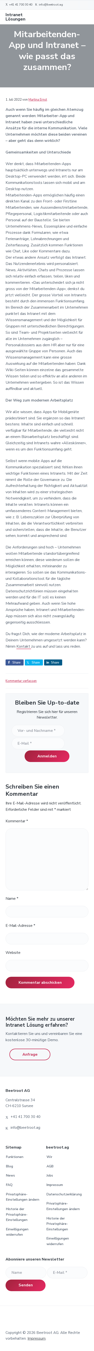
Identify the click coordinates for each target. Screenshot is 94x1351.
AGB (50, 1166)
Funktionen (14, 1157)
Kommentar (17, 821)
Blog (9, 1166)
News (10, 1175)
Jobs (50, 1175)
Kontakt (23, 646)
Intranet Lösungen (15, 17)
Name (12, 898)
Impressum (55, 1185)
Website (13, 952)
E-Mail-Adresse (20, 925)
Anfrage (30, 1054)
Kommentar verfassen (21, 681)
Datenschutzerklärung (64, 1194)
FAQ (9, 1185)
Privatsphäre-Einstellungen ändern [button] (22, 1197)
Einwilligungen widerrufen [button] (17, 1232)
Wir (49, 1157)
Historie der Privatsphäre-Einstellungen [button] (16, 1214)
